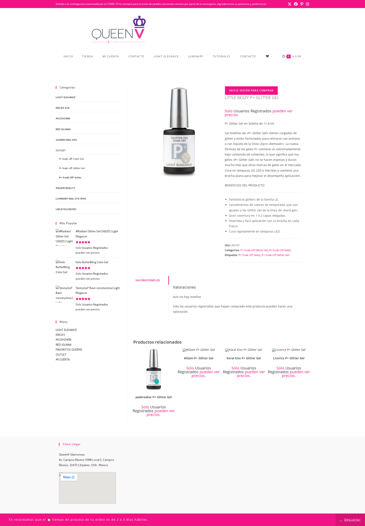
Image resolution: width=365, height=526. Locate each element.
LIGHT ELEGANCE (66, 330)
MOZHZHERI (63, 118)
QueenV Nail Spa (66, 139)
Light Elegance (65, 97)
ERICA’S (60, 334)
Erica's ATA (62, 107)
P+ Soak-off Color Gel (71, 158)
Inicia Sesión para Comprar (251, 90)
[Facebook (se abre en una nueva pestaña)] (296, 4)
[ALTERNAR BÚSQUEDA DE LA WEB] (182, 69)
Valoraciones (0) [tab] (147, 280)
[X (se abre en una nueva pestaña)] (289, 4)
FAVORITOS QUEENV (69, 349)
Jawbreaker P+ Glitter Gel (154, 397)
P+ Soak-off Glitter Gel (254, 250)
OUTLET (61, 150)
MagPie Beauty (65, 188)
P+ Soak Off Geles (280, 250)
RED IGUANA (63, 344)
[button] (172, 353)
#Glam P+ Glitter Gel (198, 358)
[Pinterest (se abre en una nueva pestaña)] (302, 4)
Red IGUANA (63, 129)
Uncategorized (66, 209)
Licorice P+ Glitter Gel (288, 358)
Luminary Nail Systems (71, 198)
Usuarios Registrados (252, 110)
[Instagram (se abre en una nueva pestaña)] (307, 4)
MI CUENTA (63, 359)
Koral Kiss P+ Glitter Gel (244, 358)
